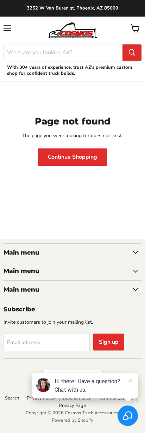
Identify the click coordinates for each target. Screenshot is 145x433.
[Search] (131, 52)
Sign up (109, 342)
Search (12, 398)
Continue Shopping (72, 157)
